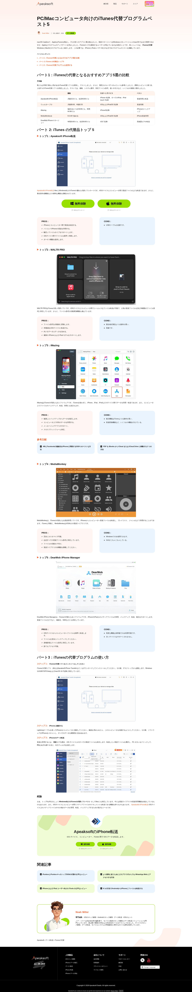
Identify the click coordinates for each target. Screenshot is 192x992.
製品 (115, 4)
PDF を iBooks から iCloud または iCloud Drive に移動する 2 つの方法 (126, 448)
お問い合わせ (123, 970)
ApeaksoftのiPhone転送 (45, 190)
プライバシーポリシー (101, 966)
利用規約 (96, 962)
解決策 (106, 4)
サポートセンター (125, 959)
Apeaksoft (40, 940)
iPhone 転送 (69, 970)
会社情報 (96, 959)
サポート (125, 4)
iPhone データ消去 (71, 973)
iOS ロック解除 (70, 959)
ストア (135, 4)
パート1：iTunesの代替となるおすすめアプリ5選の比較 (59, 58)
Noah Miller (45, 33)
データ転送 (70, 33)
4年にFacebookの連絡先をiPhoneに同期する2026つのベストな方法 (65, 448)
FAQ (120, 966)
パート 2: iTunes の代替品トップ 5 (51, 61)
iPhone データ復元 (71, 962)
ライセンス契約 (98, 970)
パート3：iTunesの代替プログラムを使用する (55, 65)
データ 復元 (69, 966)
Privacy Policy (114, 991)
